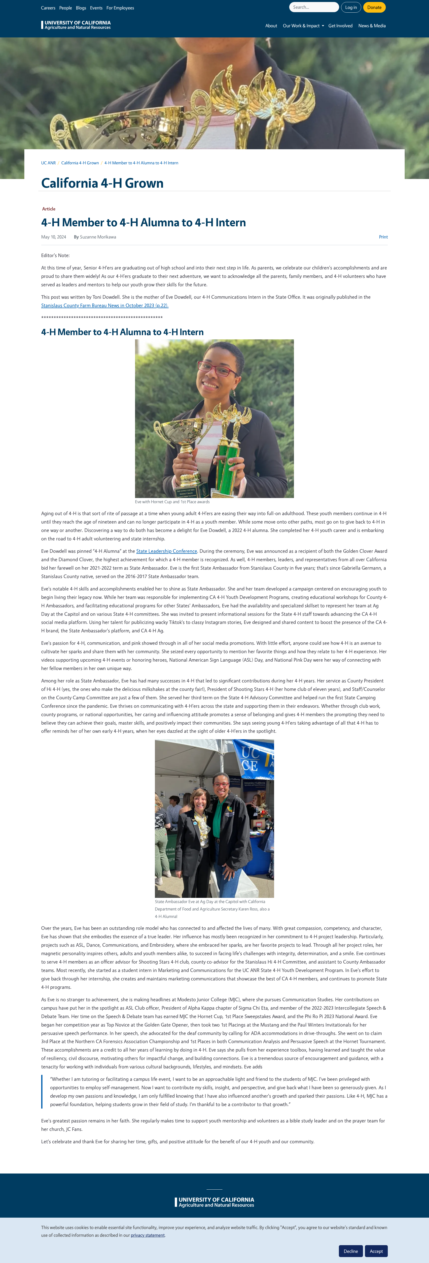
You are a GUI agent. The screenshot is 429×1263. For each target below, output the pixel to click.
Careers (48, 8)
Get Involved (340, 26)
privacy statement (148, 1235)
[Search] (336, 7)
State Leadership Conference (166, 551)
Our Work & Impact (301, 26)
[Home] (76, 26)
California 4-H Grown (80, 162)
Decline (351, 1251)
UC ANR (48, 162)
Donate (374, 7)
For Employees (120, 8)
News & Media (372, 26)
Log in (351, 7)
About (271, 26)
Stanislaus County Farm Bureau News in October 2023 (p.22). (105, 305)
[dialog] (214, 1240)
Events (96, 8)
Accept (376, 1251)
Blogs (81, 8)
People (65, 8)
